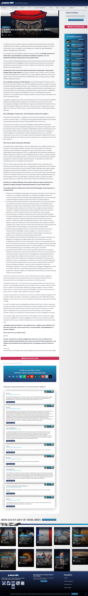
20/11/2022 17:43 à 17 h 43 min (13, 470)
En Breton (71, 7)
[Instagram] (22, 583)
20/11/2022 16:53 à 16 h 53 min (13, 459)
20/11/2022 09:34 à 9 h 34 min (13, 408)
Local (50, 7)
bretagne (20, 363)
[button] (86, 8)
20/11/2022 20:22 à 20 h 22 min (13, 487)
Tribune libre (6, 27)
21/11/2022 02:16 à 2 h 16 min (13, 500)
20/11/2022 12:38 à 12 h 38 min (13, 447)
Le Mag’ (63, 7)
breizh (15, 363)
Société (22, 7)
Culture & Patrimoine (39, 7)
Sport (57, 7)
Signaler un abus (11, 402)
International (14, 7)
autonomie (11, 363)
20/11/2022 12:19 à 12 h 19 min (13, 429)
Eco (29, 7)
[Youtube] (13, 583)
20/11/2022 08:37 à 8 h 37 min (13, 394)
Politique (4, 7)
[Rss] (18, 583)
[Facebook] (4, 583)
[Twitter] (8, 583)
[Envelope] (13, 587)
